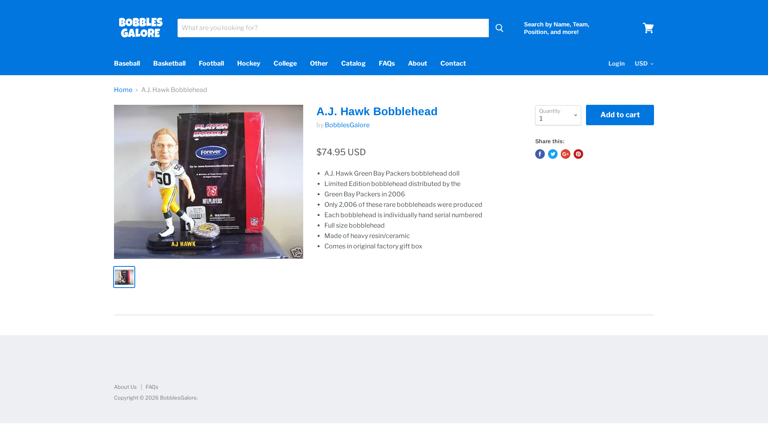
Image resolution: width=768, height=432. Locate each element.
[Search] (499, 28)
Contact (453, 63)
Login (616, 63)
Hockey (248, 63)
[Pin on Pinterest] (578, 154)
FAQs (387, 63)
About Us (125, 387)
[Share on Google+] (565, 154)
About (417, 63)
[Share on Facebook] (540, 154)
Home (123, 90)
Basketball (169, 63)
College (285, 63)
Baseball (127, 63)
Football (211, 63)
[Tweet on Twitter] (553, 154)
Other (319, 63)
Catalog (353, 63)
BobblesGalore (347, 125)
